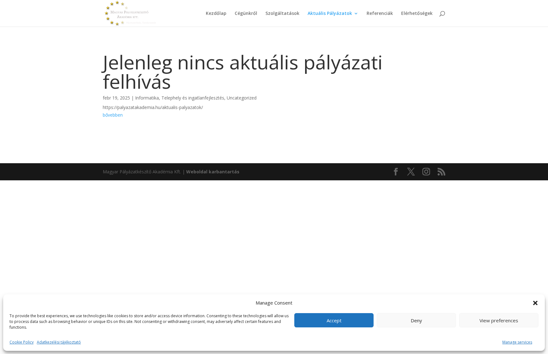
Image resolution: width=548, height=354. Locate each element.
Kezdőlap (216, 13)
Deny (416, 320)
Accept (334, 320)
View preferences (499, 320)
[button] (535, 303)
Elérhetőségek (417, 13)
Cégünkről (246, 13)
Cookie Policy (22, 342)
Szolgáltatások (282, 13)
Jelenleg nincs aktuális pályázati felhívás (243, 71)
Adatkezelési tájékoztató (59, 342)
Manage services (517, 342)
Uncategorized (242, 98)
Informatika (147, 98)
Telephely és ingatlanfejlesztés (192, 98)
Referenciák (380, 13)
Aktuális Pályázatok (330, 13)
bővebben (113, 115)
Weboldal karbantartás (212, 172)
